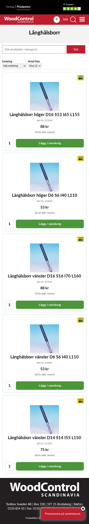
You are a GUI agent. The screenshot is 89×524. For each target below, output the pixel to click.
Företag (10, 7)
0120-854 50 (16, 508)
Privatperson (23, 7)
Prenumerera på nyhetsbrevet (62, 513)
